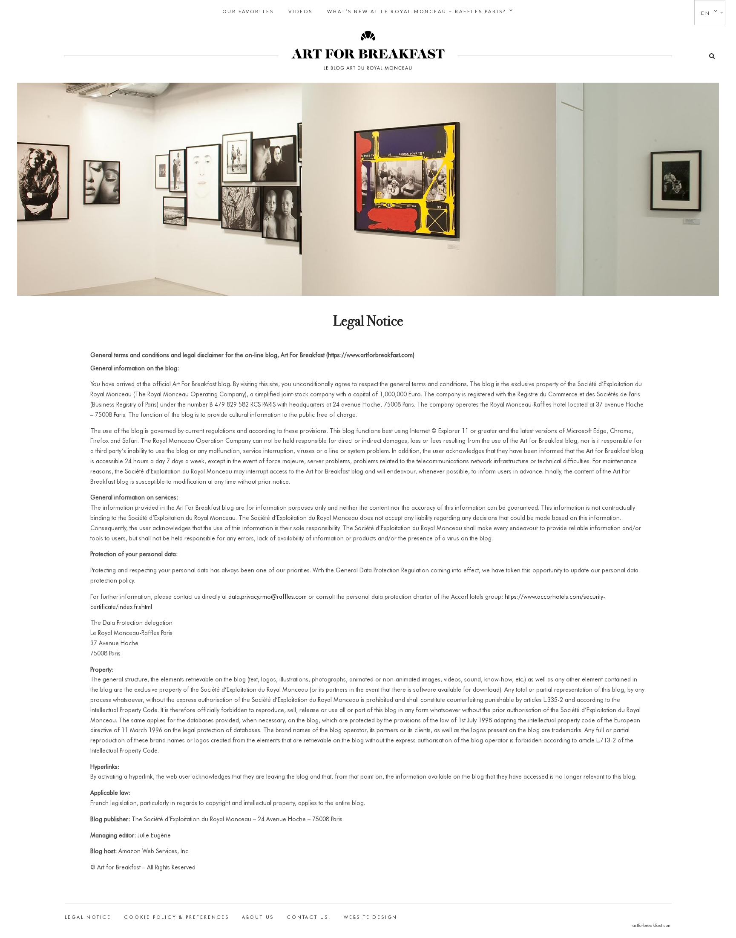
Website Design (370, 917)
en (705, 13)
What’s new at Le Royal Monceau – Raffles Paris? (416, 11)
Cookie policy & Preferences (176, 917)
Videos (300, 11)
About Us (258, 917)
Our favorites (248, 11)
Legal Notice (88, 917)
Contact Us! (309, 917)
